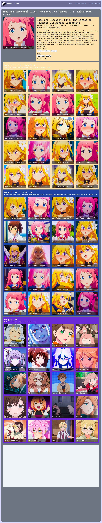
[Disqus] (51, 466)
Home (71, 4)
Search (97, 4)
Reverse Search (80, 4)
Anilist (40, 59)
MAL (46, 59)
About (91, 4)
